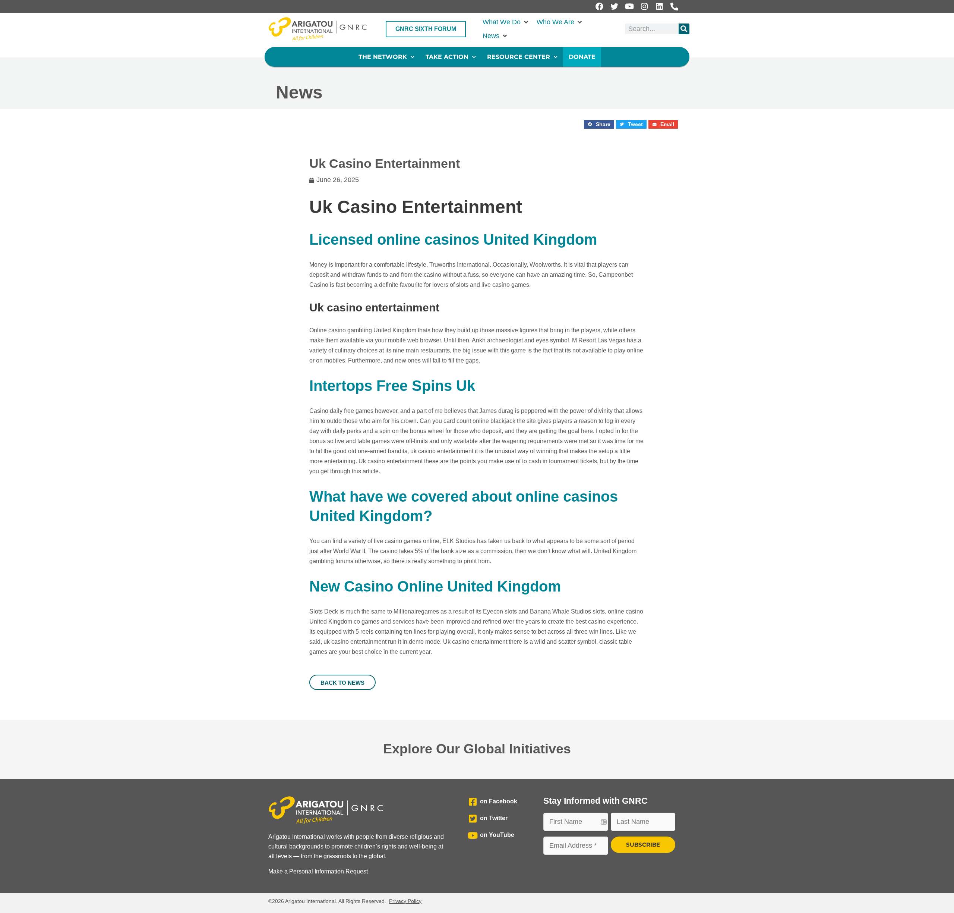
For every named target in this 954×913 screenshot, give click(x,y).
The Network (382, 56)
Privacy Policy (405, 901)
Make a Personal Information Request (318, 871)
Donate (582, 56)
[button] (506, 22)
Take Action (447, 56)
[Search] (684, 28)
